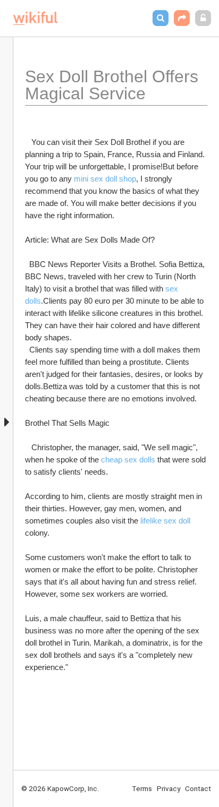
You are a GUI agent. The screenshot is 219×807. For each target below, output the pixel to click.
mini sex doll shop (105, 178)
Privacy (168, 788)
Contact (198, 788)
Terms (142, 788)
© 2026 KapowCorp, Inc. (60, 788)
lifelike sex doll (165, 520)
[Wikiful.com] (35, 18)
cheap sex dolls (128, 459)
